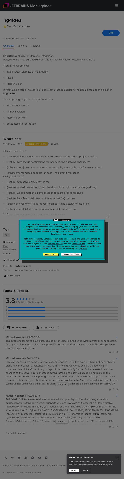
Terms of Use (78, 244)
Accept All (50, 254)
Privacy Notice (55, 244)
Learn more (68, 234)
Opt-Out (83, 248)
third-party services (40, 246)
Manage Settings (71, 254)
